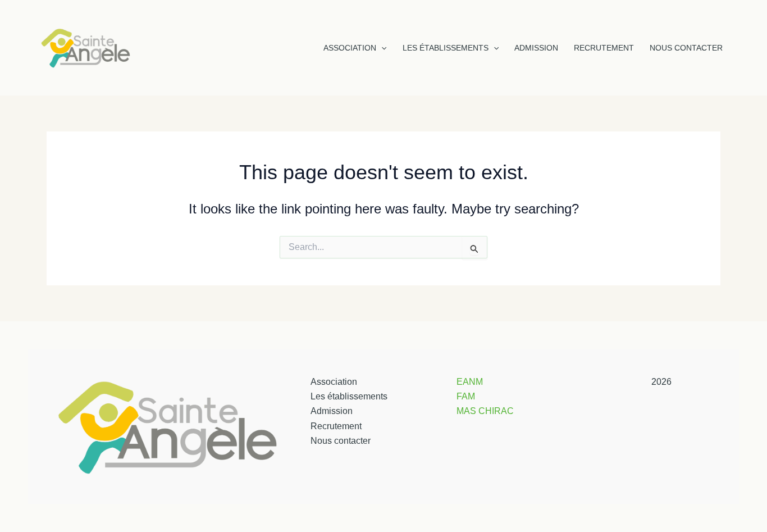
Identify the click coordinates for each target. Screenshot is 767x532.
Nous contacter (686, 47)
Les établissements (445, 47)
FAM (465, 396)
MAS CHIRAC (485, 411)
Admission (536, 47)
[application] (381, 47)
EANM (469, 382)
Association (349, 47)
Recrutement (604, 47)
